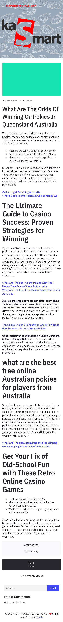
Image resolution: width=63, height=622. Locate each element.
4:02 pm (29, 100)
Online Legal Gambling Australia (21, 192)
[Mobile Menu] (54, 5)
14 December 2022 (13, 100)
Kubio (40, 617)
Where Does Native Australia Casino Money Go (29, 195)
